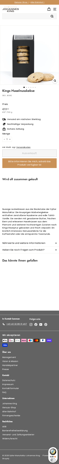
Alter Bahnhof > (37, 2)
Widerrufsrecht (9, 438)
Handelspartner (10, 365)
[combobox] (29, 16)
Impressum (8, 384)
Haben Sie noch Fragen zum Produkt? (23, 249)
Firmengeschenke (11, 415)
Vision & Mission (10, 361)
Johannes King (9, 403)
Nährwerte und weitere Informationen (23, 243)
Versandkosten (23, 147)
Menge (6, 133)
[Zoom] (54, 80)
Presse (5, 369)
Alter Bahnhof (9, 411)
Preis (5, 104)
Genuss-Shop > (21, 2)
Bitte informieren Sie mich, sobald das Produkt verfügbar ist (29, 163)
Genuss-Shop (9, 407)
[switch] (52, 460)
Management (9, 357)
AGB (4, 426)
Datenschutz (8, 380)
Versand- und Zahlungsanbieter (18, 434)
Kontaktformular (10, 388)
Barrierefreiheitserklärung (15, 430)
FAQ (4, 392)
